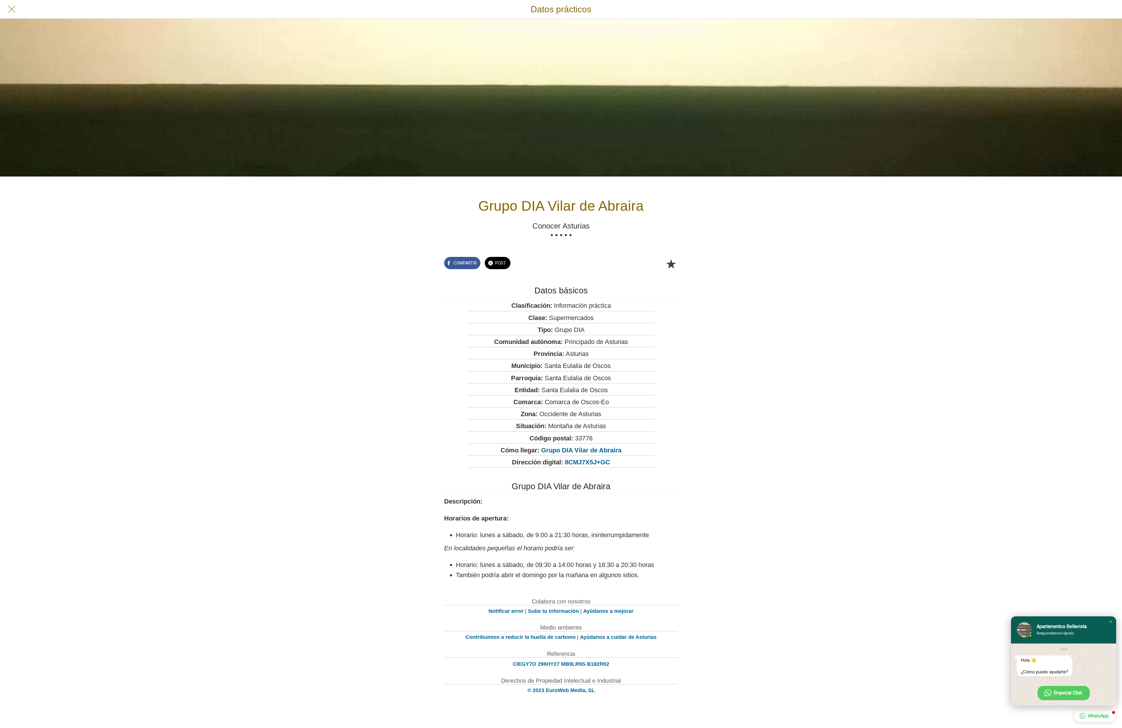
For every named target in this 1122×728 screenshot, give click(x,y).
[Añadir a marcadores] (671, 264)
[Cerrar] (11, 9)
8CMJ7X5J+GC (587, 462)
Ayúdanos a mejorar (608, 611)
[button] (1111, 622)
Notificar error (506, 611)
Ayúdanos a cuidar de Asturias (618, 637)
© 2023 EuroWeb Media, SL (561, 690)
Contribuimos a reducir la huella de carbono (520, 637)
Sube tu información (553, 611)
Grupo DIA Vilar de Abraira (581, 450)
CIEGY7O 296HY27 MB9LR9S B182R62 (561, 664)
